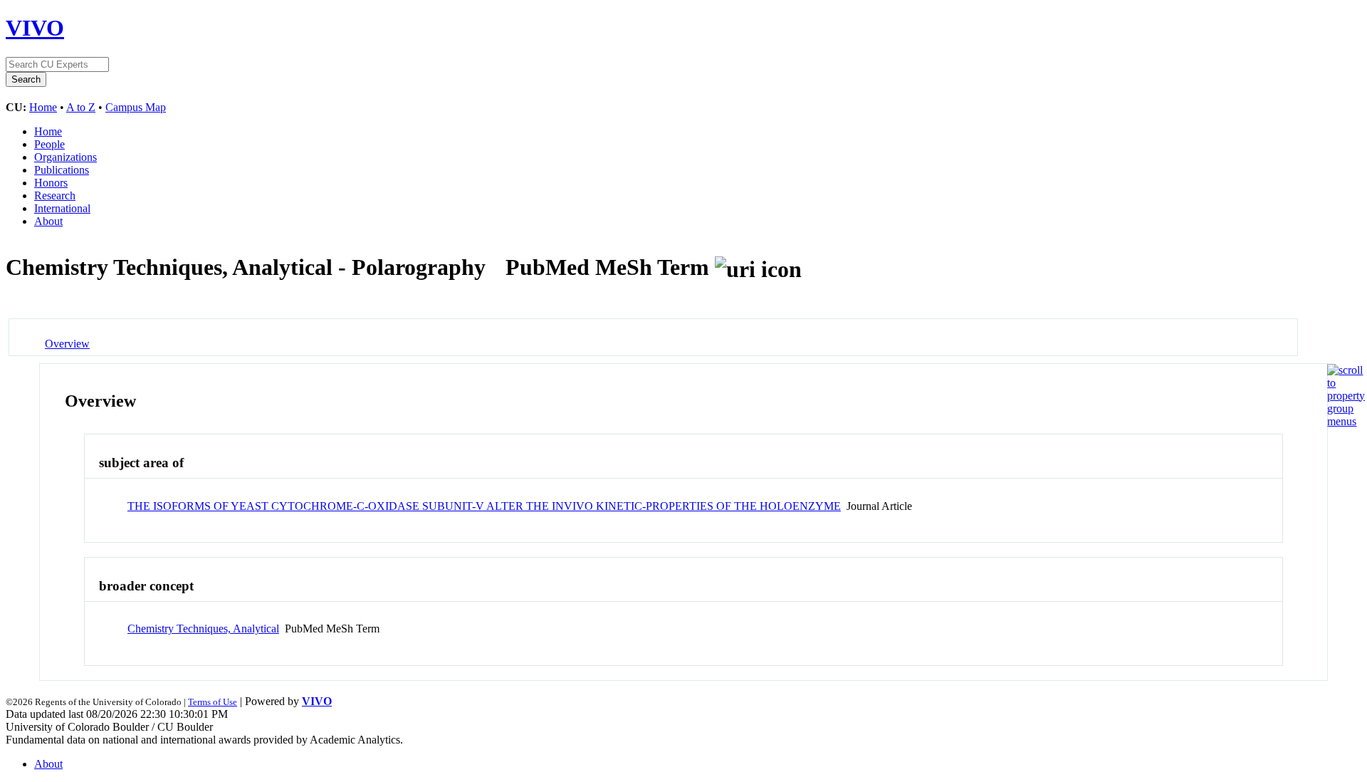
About (48, 221)
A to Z (80, 107)
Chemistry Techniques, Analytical (203, 628)
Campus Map (135, 107)
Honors (51, 183)
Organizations (65, 157)
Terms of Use (212, 702)
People (49, 144)
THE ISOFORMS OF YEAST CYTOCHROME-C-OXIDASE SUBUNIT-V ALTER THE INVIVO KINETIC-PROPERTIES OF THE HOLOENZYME (484, 506)
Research (54, 195)
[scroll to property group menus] (1346, 421)
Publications (61, 170)
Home (43, 107)
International (62, 208)
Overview (67, 344)
